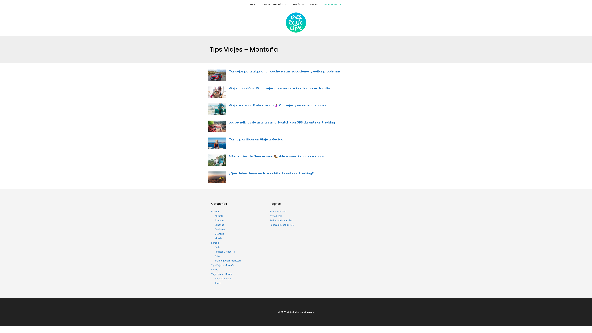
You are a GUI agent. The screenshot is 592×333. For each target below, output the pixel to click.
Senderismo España (272, 4)
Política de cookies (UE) (282, 224)
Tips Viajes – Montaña (222, 265)
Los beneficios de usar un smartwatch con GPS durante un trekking (282, 122)
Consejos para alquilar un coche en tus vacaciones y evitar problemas (285, 71)
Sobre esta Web (278, 211)
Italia (217, 247)
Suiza (217, 256)
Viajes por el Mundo (221, 273)
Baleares (219, 220)
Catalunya (220, 229)
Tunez (218, 282)
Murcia (218, 238)
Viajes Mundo (331, 4)
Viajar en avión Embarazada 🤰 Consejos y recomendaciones (277, 105)
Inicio (253, 4)
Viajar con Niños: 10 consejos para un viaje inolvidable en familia (279, 88)
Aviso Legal (276, 215)
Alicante (219, 215)
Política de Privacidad (281, 220)
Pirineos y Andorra (225, 251)
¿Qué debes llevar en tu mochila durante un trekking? (271, 173)
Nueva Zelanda (223, 278)
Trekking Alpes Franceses (228, 260)
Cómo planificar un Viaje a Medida (256, 139)
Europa (314, 4)
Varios (214, 269)
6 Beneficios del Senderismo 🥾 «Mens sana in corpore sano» (276, 156)
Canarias (219, 224)
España (296, 4)
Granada (219, 233)
